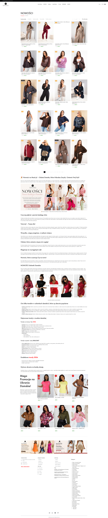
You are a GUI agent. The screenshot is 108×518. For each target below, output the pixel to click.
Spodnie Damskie (74, 474)
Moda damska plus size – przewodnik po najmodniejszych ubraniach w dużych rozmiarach (61, 475)
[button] (21, 447)
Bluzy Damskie (74, 502)
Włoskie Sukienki (74, 464)
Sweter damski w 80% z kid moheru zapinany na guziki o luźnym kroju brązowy (28, 73)
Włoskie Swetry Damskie (76, 463)
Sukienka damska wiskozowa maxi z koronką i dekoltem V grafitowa (28, 133)
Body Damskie (74, 501)
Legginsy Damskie (75, 487)
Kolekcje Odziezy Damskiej (76, 495)
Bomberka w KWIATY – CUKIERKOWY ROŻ (78, 428)
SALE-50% (68, 4)
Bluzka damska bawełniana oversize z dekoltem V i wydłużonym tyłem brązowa (45, 133)
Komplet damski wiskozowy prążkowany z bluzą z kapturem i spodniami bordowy (45, 44)
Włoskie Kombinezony (75, 468)
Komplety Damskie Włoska (76, 492)
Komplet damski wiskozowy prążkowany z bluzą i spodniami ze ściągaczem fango (28, 44)
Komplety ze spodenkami (76, 490)
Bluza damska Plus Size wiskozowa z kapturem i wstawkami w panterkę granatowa (45, 162)
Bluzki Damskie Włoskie (75, 503)
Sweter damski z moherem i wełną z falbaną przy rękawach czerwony (62, 44)
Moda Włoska (54, 4)
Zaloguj (99, 4)
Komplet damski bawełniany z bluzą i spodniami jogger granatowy (78, 102)
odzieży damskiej (60, 370)
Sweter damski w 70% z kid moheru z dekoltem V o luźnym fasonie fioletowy (62, 73)
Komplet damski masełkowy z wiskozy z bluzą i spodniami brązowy (78, 165)
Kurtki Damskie (74, 488)
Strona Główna (40, 4)
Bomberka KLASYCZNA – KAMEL (25, 428)
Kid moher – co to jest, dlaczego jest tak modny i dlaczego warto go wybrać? (61, 470)
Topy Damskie (74, 469)
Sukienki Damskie (74, 473)
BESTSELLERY (64, 4)
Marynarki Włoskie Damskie (76, 486)
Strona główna (22, 15)
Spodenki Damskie (75, 477)
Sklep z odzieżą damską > (25, 466)
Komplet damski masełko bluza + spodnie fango (61, 164)
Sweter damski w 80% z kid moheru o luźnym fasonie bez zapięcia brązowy (78, 73)
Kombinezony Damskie (75, 494)
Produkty (49, 4)
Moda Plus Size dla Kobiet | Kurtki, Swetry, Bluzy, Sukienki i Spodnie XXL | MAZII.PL (61, 472)
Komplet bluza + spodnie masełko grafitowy (28, 104)
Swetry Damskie (74, 470)
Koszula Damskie (74, 489)
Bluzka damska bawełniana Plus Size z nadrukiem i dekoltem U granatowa (79, 133)
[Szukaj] (102, 4)
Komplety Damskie (75, 493)
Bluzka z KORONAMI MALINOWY (43, 398)
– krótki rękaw (74, 507)
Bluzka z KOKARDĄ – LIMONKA (59, 397)
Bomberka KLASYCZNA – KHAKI (59, 428)
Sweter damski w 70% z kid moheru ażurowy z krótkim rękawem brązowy (44, 73)
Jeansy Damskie (74, 496)
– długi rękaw (74, 508)
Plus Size (60, 4)
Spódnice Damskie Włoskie (76, 475)
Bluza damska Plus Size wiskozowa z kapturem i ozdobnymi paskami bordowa (28, 162)
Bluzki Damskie (74, 505)
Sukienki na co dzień (75, 471)
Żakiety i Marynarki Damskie (76, 462)
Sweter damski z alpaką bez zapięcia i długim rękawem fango (61, 102)
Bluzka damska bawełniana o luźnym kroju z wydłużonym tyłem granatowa (61, 133)
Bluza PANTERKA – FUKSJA (42, 428)
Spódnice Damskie (75, 476)
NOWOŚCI (45, 4)
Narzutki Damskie (75, 483)
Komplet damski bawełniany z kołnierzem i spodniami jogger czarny (44, 102)
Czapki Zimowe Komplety (76, 500)
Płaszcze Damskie (75, 481)
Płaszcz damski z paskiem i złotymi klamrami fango (79, 43)
